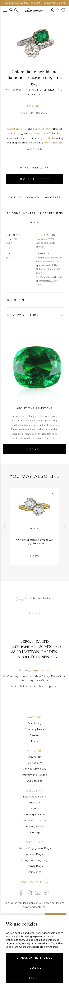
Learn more (35, 149)
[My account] (52, 10)
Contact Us (34, 756)
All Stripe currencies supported (36, 686)
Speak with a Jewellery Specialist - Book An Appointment (34, 3)
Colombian (13, 128)
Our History (34, 723)
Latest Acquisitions (34, 796)
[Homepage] (34, 10)
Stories (34, 808)
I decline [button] (34, 967)
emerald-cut (34, 133)
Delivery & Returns (24, 315)
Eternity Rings (34, 865)
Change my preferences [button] (34, 957)
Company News (34, 729)
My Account (34, 762)
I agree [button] (34, 978)
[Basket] (58, 10)
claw (53, 138)
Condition (15, 300)
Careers (34, 735)
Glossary (34, 802)
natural (44, 133)
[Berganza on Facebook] (21, 893)
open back (44, 138)
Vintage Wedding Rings (34, 860)
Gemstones (34, 871)
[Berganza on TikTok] (46, 892)
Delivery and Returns (34, 774)
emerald (23, 128)
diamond (37, 128)
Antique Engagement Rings (34, 848)
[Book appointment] (49, 10)
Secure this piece (34, 179)
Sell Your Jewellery (34, 768)
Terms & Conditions (34, 820)
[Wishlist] (63, 10)
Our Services (34, 780)
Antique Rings (34, 854)
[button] (31, 220)
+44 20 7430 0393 (46, 646)
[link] (34, 513)
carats (47, 142)
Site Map (34, 832)
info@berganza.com (36, 670)
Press (34, 741)
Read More (34, 449)
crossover (47, 128)
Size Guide (42, 238)
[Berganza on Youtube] (37, 893)
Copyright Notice (34, 814)
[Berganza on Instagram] (29, 893)
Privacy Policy (34, 826)
